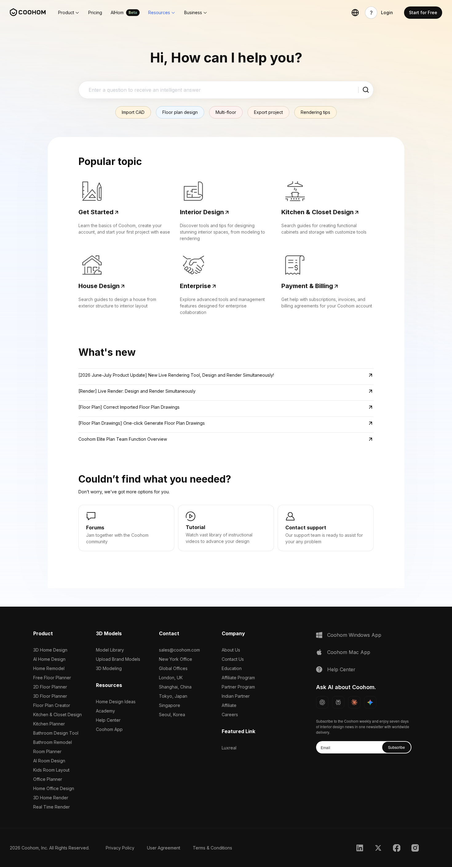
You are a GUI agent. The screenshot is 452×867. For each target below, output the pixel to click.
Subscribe (396, 747)
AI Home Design (49, 659)
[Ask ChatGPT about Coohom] (322, 702)
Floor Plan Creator (51, 705)
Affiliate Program (238, 677)
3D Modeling (109, 668)
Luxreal (229, 747)
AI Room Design (49, 760)
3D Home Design (50, 649)
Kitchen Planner (49, 723)
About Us (231, 649)
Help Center (108, 720)
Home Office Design (53, 788)
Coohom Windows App (354, 635)
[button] (69, 12)
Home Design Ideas (116, 701)
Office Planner (47, 779)
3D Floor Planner (50, 696)
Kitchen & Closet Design (57, 714)
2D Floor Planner (50, 686)
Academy (105, 710)
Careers (230, 714)
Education (232, 668)
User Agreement (163, 847)
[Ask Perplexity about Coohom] (338, 702)
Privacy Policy (120, 847)
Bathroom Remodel (52, 742)
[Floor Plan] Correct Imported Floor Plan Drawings (129, 407)
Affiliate (229, 705)
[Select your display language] (355, 12)
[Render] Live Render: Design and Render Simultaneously (137, 391)
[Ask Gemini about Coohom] (370, 702)
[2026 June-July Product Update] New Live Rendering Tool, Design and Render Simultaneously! (176, 375)
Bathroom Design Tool (55, 733)
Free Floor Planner (52, 677)
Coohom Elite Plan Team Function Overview (122, 439)
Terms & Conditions (212, 847)
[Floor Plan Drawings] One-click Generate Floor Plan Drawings (141, 423)
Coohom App (109, 729)
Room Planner (47, 751)
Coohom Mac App (348, 652)
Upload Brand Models (118, 659)
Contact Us (233, 659)
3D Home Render (50, 797)
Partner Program (238, 686)
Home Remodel (49, 668)
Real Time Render (51, 806)
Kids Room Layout (51, 770)
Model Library (110, 649)
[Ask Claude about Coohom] (354, 702)
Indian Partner (236, 696)
